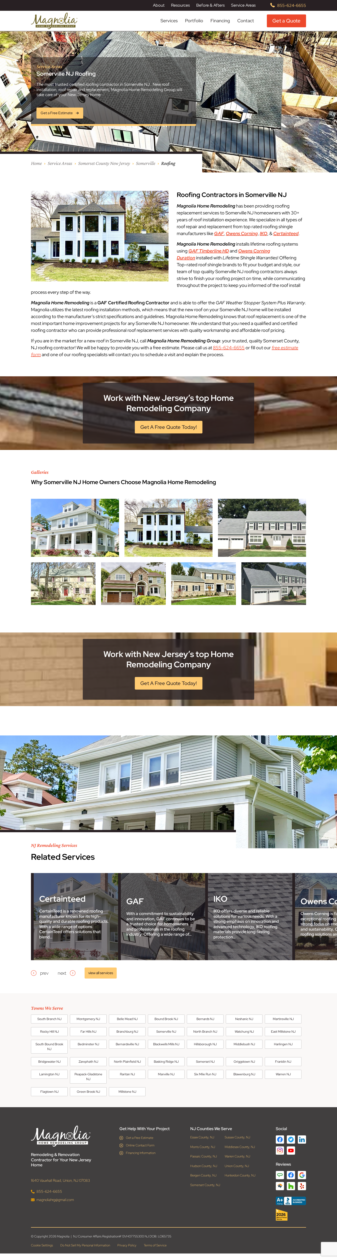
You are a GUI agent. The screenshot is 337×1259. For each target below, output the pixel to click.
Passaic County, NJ (203, 1156)
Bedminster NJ (88, 1044)
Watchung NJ (244, 1031)
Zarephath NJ (88, 1061)
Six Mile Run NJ (205, 1074)
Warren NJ (283, 1074)
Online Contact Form (140, 1145)
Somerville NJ (166, 1031)
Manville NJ (166, 1074)
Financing (220, 21)
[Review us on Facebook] (291, 1175)
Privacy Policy (126, 1245)
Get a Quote (286, 20)
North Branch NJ (205, 1031)
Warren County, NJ (237, 1156)
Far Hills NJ (88, 1031)
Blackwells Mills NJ (166, 1044)
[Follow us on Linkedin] (302, 1139)
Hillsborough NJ (205, 1044)
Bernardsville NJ (127, 1044)
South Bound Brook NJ (49, 1046)
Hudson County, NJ (203, 1166)
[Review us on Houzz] (291, 1186)
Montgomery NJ (88, 1019)
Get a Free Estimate (139, 1138)
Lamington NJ (49, 1074)
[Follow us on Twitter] (291, 1139)
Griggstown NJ (244, 1061)
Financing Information (140, 1153)
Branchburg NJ (127, 1031)
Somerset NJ (205, 1061)
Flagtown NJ (49, 1092)
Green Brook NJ (88, 1092)
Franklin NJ (283, 1061)
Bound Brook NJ (166, 1019)
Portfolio (194, 21)
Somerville (145, 163)
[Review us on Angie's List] (280, 1175)
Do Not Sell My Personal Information (85, 1245)
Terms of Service (155, 1245)
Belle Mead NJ (127, 1019)
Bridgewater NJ (49, 1061)
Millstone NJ (127, 1092)
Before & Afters (210, 5)
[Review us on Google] (302, 1175)
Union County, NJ (237, 1166)
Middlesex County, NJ (240, 1147)
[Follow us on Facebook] (280, 1139)
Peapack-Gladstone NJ (88, 1076)
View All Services (100, 973)
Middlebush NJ (244, 1044)
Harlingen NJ (283, 1044)
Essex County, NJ (202, 1137)
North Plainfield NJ (127, 1061)
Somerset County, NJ (205, 1185)
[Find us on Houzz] (291, 1215)
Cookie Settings (42, 1245)
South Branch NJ (49, 1019)
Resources (180, 5)
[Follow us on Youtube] (291, 1151)
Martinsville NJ (283, 1019)
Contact (245, 21)
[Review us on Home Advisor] (280, 1186)
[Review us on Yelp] (302, 1186)
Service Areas (243, 5)
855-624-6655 (291, 5)
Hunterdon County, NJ (240, 1175)
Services (169, 21)
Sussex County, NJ (237, 1137)
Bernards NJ (205, 1019)
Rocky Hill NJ (49, 1031)
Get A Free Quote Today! (168, 427)
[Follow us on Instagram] (280, 1150)
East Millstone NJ (283, 1031)
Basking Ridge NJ (166, 1061)
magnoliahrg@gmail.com (55, 1199)
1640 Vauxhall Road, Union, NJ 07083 (60, 1180)
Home (36, 163)
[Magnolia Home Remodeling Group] (54, 21)
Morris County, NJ (202, 1147)
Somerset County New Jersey (104, 163)
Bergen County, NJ (203, 1175)
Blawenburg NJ (244, 1074)
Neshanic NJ (244, 1019)
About (159, 5)
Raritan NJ (127, 1074)
